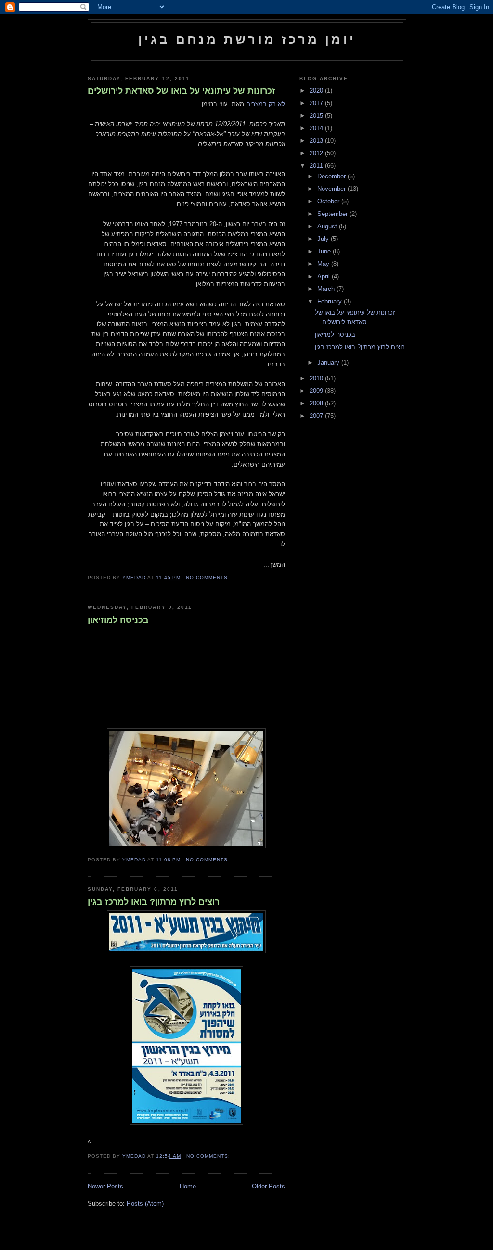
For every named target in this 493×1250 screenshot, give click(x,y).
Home (188, 1186)
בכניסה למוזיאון (118, 620)
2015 (317, 115)
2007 (317, 415)
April (324, 276)
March (327, 288)
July (324, 238)
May (324, 263)
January (329, 362)
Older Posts (268, 1186)
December (332, 176)
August (328, 226)
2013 (317, 140)
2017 (317, 103)
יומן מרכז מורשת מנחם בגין (247, 39)
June (325, 251)
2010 (317, 378)
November (332, 188)
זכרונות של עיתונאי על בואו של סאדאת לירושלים (181, 91)
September (333, 213)
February (330, 301)
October (329, 201)
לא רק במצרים (265, 104)
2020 (317, 90)
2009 (317, 390)
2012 (317, 153)
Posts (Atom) (145, 1203)
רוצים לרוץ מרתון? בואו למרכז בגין (154, 902)
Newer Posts (105, 1186)
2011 (317, 165)
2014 (317, 128)
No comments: (209, 577)
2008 (317, 403)
